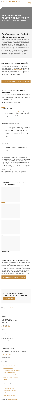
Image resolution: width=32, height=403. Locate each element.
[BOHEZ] (10, 2)
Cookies (5, 392)
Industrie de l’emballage (9, 372)
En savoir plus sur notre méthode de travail (16, 81)
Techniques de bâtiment (9, 365)
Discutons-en (9, 298)
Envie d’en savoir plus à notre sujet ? (14, 277)
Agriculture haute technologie (10, 374)
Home (3, 20)
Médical (5, 379)
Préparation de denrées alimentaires (12, 370)
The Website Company (12, 399)
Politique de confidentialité (9, 390)
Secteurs (8, 20)
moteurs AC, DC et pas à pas (14, 111)
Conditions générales (8, 388)
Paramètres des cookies (9, 395)
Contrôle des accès (8, 368)
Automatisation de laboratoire (10, 377)
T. (5, 326)
